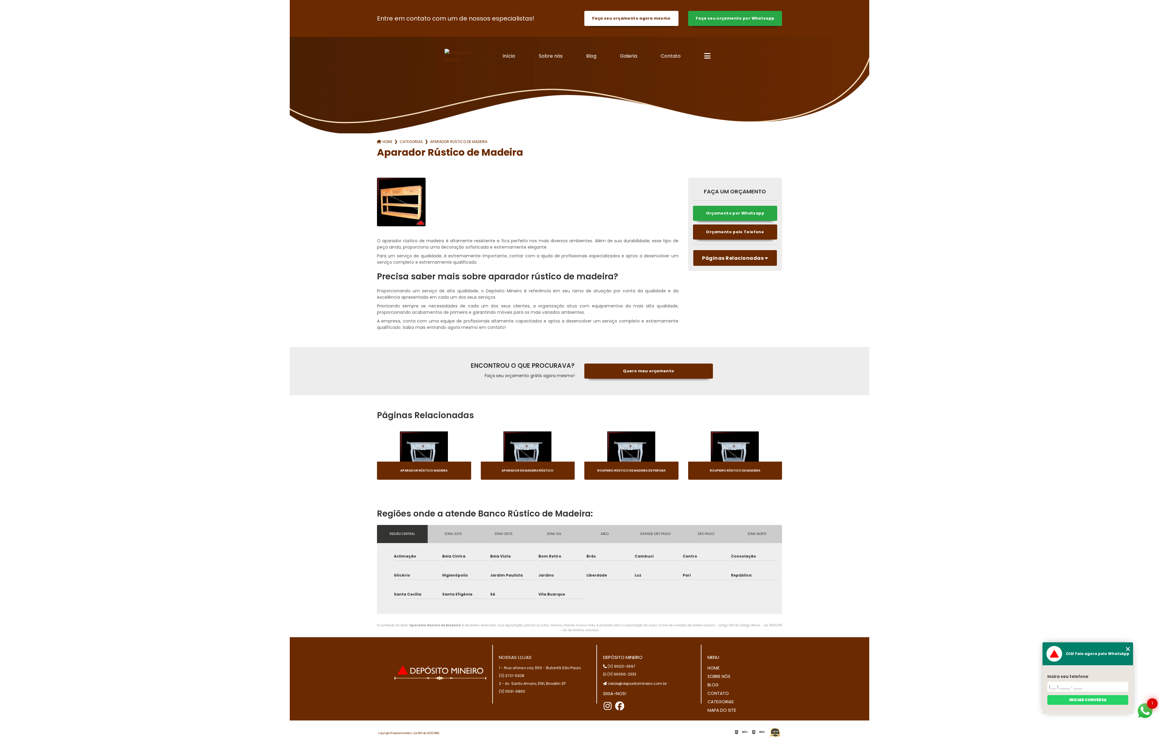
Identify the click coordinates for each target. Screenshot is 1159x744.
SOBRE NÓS (718, 676)
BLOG (713, 685)
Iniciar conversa (1087, 699)
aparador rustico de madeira (458, 141)
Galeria (628, 55)
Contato (671, 55)
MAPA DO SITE (721, 710)
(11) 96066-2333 (621, 674)
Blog (591, 55)
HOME (713, 668)
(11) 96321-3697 (621, 666)
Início (509, 55)
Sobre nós (551, 55)
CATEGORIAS (720, 702)
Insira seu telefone (1067, 676)
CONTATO (718, 693)
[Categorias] (707, 56)
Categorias (411, 141)
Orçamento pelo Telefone (735, 231)
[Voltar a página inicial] (464, 56)
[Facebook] (619, 706)
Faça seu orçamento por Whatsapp (735, 18)
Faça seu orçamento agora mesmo (631, 18)
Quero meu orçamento (648, 371)
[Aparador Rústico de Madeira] (401, 202)
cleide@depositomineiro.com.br (637, 683)
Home (387, 141)
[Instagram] (607, 706)
